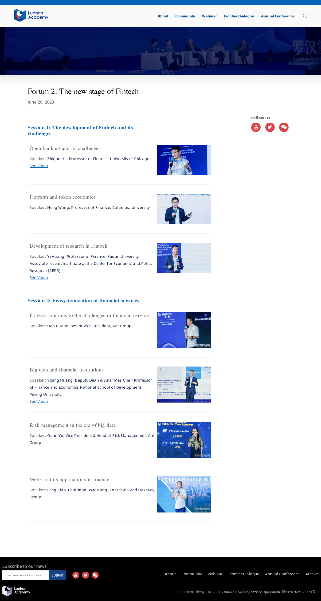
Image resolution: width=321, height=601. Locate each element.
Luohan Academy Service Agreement (251, 591)
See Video (39, 166)
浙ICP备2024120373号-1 (300, 591)
